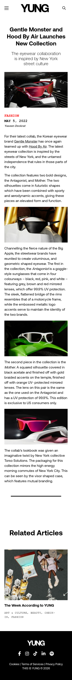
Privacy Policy (54, 664)
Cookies (14, 664)
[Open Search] (64, 8)
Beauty (36, 612)
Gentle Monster (26, 141)
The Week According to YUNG (29, 605)
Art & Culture (15, 612)
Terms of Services (32, 664)
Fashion (11, 116)
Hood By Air (38, 146)
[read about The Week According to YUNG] (36, 574)
